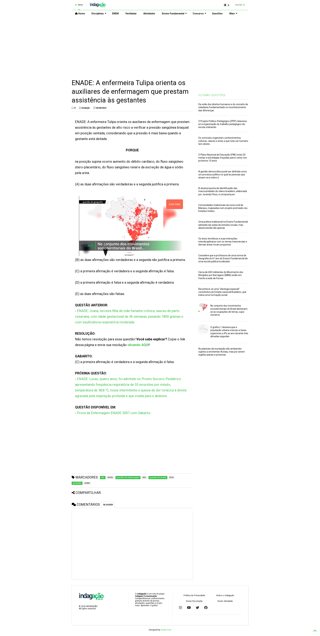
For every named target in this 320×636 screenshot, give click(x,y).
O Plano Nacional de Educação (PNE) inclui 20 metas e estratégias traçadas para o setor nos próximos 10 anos (222, 157)
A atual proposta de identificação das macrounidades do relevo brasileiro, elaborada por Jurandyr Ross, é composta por (222, 191)
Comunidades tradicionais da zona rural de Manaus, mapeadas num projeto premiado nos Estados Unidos (223, 208)
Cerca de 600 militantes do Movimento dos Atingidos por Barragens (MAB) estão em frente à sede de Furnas (220, 275)
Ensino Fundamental (173, 13)
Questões (217, 13)
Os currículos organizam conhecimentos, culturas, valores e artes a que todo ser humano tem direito (223, 140)
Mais (232, 13)
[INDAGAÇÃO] (98, 6)
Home (81, 13)
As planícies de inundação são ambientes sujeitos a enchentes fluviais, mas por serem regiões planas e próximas (221, 351)
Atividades (149, 13)
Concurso (198, 13)
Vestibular (131, 13)
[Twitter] (197, 608)
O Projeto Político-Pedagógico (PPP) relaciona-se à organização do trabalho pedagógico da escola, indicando (222, 124)
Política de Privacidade (194, 595)
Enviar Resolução (194, 601)
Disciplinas (98, 13)
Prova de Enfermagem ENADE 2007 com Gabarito (113, 413)
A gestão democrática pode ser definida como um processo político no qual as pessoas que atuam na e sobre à (222, 174)
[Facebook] (206, 608)
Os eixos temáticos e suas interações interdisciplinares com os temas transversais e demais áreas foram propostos (222, 241)
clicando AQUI (138, 345)
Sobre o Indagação (225, 595)
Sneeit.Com (166, 630)
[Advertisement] (160, 45)
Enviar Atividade (225, 601)
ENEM (115, 13)
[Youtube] (189, 608)
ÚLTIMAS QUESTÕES (212, 95)
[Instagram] (180, 608)
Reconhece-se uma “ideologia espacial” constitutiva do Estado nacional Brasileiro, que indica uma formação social (222, 292)
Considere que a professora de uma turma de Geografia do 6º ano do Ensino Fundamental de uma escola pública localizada (223, 258)
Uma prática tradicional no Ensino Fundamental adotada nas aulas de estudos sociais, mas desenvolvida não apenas (223, 224)
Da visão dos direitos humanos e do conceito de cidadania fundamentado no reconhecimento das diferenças (223, 107)
